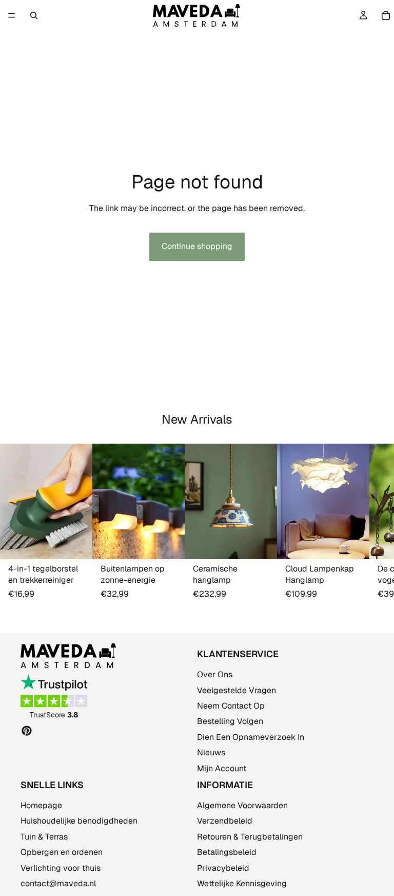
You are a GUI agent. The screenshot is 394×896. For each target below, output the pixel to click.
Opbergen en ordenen (62, 852)
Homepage (41, 805)
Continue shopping (197, 246)
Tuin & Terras (44, 836)
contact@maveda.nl (58, 883)
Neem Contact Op (231, 705)
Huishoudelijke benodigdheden (79, 820)
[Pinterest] (27, 730)
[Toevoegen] (76, 543)
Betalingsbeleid (227, 852)
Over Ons (214, 674)
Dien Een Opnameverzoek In (250, 736)
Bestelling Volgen (230, 721)
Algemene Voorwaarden (242, 805)
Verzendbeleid (224, 820)
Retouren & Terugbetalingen (250, 836)
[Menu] (12, 15)
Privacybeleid (223, 867)
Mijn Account (221, 767)
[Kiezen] (169, 543)
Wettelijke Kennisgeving (242, 883)
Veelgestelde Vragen (236, 689)
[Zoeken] (34, 15)
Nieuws (211, 752)
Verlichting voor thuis (61, 867)
